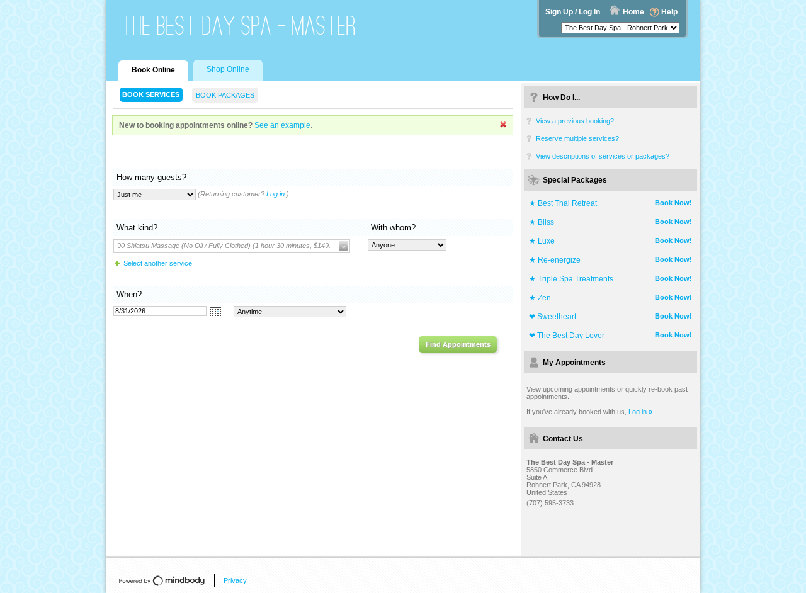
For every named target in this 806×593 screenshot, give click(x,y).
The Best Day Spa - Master (239, 25)
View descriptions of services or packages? (602, 156)
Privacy (235, 580)
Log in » (640, 411)
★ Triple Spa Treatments (571, 279)
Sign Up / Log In (572, 12)
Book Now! (673, 202)
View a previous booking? (575, 121)
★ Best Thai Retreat (563, 203)
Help (669, 12)
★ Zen (540, 298)
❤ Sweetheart (552, 316)
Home (633, 12)
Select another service (157, 263)
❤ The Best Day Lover (566, 335)
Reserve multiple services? (577, 138)
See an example (282, 125)
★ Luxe (542, 241)
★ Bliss (541, 222)
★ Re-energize (555, 260)
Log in (275, 194)
